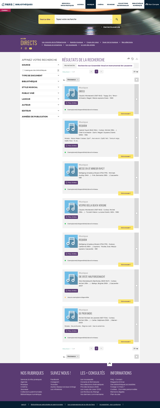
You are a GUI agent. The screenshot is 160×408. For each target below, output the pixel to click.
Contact (118, 379)
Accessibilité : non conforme (110, 404)
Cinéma (24, 387)
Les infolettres (56, 389)
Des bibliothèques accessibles (122, 384)
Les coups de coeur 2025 (90, 389)
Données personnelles (127, 389)
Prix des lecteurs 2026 (89, 387)
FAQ (112, 379)
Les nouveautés (86, 379)
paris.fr (23, 404)
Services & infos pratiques (31, 379)
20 (135, 72)
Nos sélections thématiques (92, 384)
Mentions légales (117, 392)
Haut (109, 363)
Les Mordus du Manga (89, 392)
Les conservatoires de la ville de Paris (81, 404)
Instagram (55, 382)
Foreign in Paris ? (117, 387)
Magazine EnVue (117, 382)
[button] (152, 4)
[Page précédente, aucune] (91, 71)
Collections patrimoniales (31, 392)
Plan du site (115, 394)
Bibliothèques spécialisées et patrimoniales (47, 404)
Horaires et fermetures (89, 382)
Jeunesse (24, 389)
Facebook (55, 379)
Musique (24, 384)
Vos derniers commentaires (92, 394)
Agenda (24, 382)
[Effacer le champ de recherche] (111, 19)
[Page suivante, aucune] (101, 71)
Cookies (113, 389)
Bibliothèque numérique (31, 394)
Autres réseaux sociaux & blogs (63, 387)
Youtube (54, 384)
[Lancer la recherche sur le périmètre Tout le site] (116, 19)
